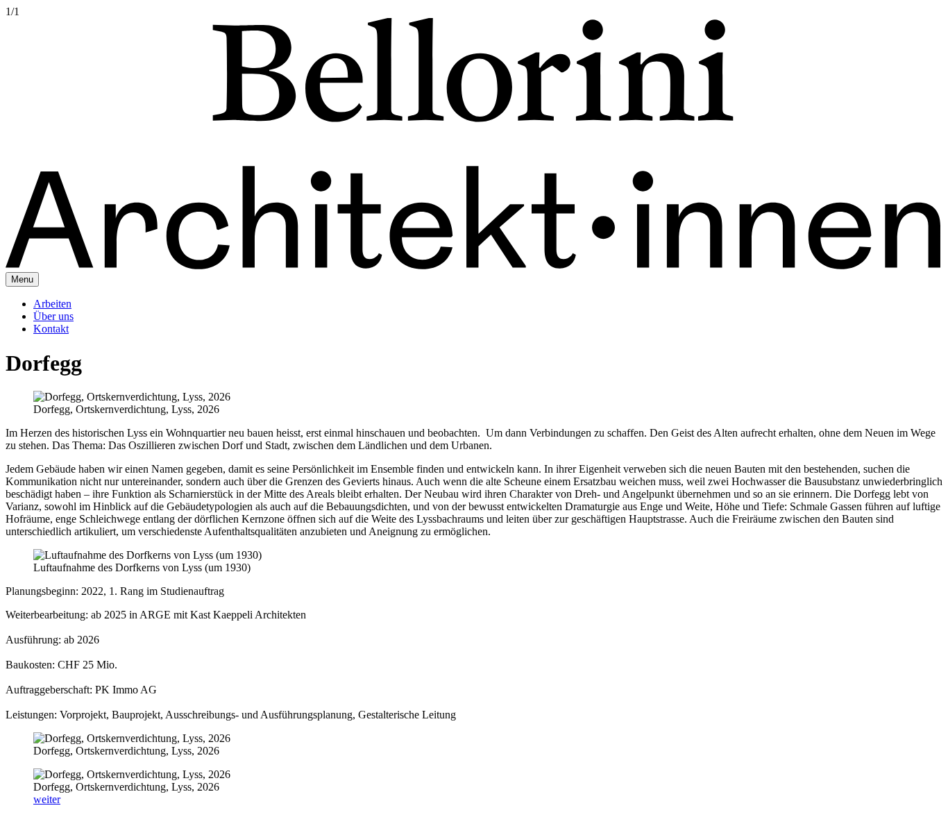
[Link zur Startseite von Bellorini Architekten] (474, 265)
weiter (46, 799)
